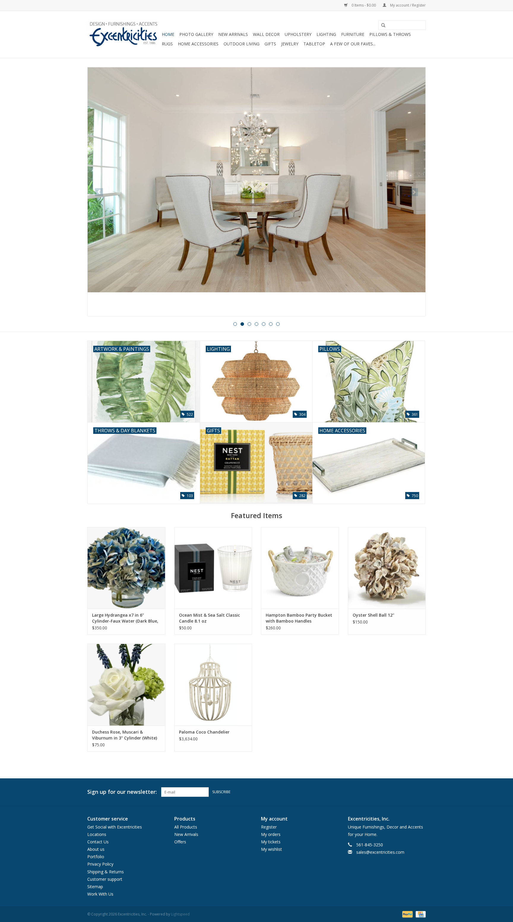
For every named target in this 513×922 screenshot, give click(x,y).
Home (168, 34)
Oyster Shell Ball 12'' (373, 615)
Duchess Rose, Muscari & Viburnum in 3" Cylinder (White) (124, 735)
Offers (180, 842)
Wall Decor (266, 34)
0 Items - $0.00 (364, 5)
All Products (185, 827)
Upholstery (298, 34)
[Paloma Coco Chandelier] (213, 684)
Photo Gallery (196, 34)
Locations (96, 834)
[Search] (381, 25)
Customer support (104, 879)
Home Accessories (198, 44)
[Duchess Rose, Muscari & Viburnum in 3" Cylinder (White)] (126, 684)
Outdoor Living (241, 44)
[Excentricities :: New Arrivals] (256, 191)
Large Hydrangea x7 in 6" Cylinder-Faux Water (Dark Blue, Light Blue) (125, 618)
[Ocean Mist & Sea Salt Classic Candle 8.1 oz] (213, 568)
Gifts (270, 44)
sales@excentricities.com (380, 852)
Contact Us (98, 842)
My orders (271, 834)
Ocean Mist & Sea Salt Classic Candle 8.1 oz (209, 618)
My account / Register (407, 5)
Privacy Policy (100, 864)
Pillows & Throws (390, 34)
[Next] (414, 192)
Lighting (326, 34)
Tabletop (314, 44)
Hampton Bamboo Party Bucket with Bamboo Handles (299, 618)
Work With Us (100, 894)
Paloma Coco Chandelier (204, 732)
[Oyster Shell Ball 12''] (387, 568)
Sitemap (95, 886)
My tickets (271, 842)
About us (95, 849)
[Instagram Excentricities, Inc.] (421, 792)
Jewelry (289, 44)
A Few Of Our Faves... (353, 44)
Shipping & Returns (105, 872)
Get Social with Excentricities (114, 827)
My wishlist (271, 849)
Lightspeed (180, 914)
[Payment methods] (407, 914)
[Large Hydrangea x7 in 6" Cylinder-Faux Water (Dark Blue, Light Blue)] (126, 568)
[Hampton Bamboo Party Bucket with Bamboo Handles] (300, 568)
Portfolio (95, 856)
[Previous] (99, 192)
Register (269, 827)
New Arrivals (233, 34)
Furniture (352, 34)
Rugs (167, 44)
